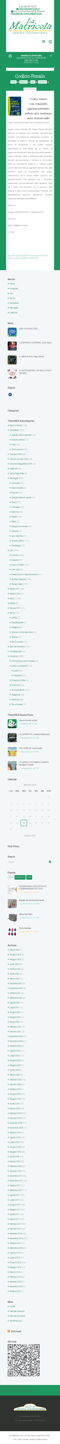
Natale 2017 (15, 589)
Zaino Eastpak (25, 928)
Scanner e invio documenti (22, 632)
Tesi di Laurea (17, 642)
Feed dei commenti (17, 1316)
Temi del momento (17, 647)
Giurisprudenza (18, 690)
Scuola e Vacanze (19, 579)
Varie (14, 444)
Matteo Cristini (26, 724)
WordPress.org (16, 1321)
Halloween (16, 507)
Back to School (16, 425)
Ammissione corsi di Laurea (23, 661)
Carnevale (16, 483)
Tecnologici (16, 546)
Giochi (14, 502)
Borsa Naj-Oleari (25, 914)
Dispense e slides (19, 680)
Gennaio (15, 1031)
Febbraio (16, 1027)
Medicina (15, 699)
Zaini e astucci (18, 449)
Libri (33, 82)
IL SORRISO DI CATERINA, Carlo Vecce (35, 343)
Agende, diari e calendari (22, 435)
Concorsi (42, 82)
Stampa (15, 637)
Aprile (14, 964)
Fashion (15, 493)
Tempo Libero (17, 584)
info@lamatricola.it (29, 9)
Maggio (15, 959)
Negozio (23, 82)
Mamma (15, 512)
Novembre (16, 988)
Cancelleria (14, 303)
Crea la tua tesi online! (28, 720)
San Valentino (17, 536)
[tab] (11, 877)
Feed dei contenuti (17, 1311)
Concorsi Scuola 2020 (19, 459)
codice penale (36, 256)
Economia (16, 685)
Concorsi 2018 (16, 454)
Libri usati (16, 570)
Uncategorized (15, 651)
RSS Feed (16, 1331)
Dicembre (16, 983)
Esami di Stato (18, 565)
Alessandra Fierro (27, 738)
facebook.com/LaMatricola (27, 13)
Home (13, 82)
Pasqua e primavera (20, 526)
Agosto (15, 1003)
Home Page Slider (17, 473)
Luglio (15, 1007)
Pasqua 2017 (15, 608)
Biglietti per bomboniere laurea (31, 900)
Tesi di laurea (17, 704)
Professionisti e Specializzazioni (25, 574)
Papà (14, 521)
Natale (14, 517)
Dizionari (15, 560)
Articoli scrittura (18, 440)
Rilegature (16, 627)
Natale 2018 (15, 594)
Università (14, 288)
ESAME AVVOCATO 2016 (30, 258)
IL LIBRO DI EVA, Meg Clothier (31, 356)
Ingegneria (16, 695)
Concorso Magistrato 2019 (21, 464)
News (12, 598)
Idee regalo (14, 308)
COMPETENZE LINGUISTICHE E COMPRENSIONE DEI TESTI (33, 887)
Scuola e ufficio (18, 541)
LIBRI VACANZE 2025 (28, 329)
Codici (16, 671)
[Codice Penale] (14, 106)
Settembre (16, 998)
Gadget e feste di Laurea (21, 497)
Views (10, 877)
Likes (29, 877)
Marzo (15, 950)
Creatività (13, 313)
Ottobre (15, 969)
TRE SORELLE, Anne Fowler (30, 748)
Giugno (15, 955)
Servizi (12, 298)
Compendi (17, 675)
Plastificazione (17, 622)
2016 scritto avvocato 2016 (21, 256)
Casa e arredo (17, 488)
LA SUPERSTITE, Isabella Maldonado (34, 734)
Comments (20, 877)
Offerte (12, 603)
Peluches (15, 531)
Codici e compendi (19, 666)
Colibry (14, 618)
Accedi (12, 1306)
